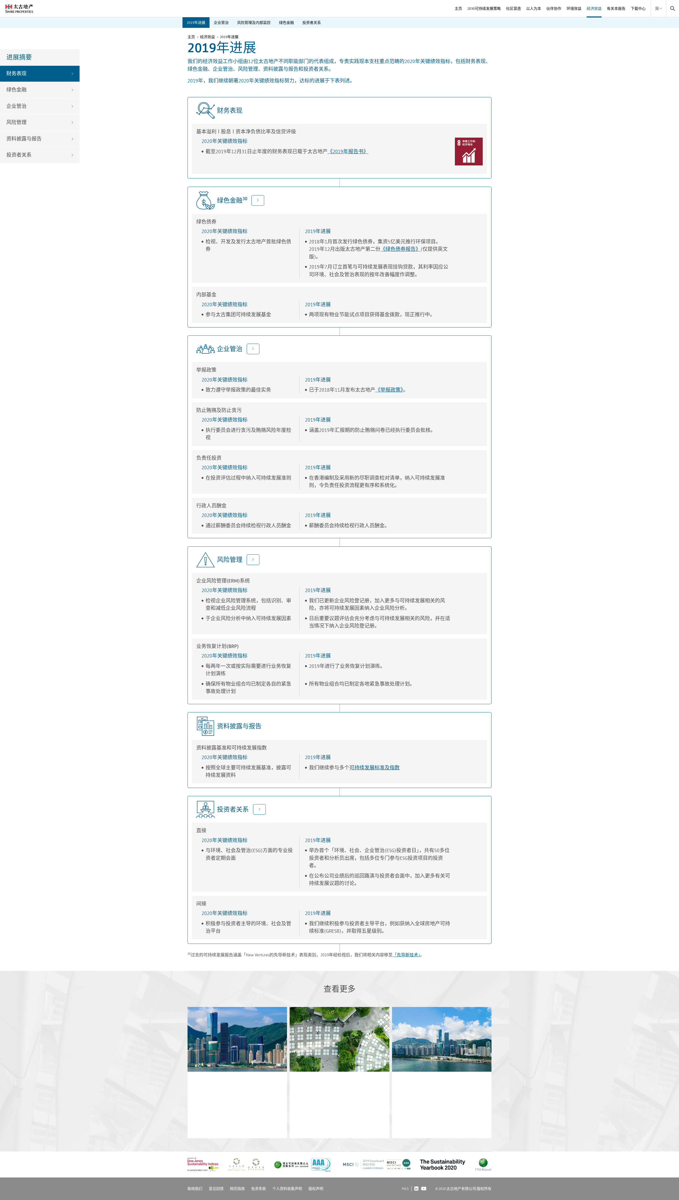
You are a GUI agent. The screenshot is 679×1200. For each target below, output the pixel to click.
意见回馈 (216, 1188)
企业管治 (221, 22)
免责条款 (258, 1188)
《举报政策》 (389, 390)
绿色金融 (286, 22)
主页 (458, 8)
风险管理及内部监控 (254, 22)
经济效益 (594, 8)
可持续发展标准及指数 (374, 767)
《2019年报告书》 (348, 151)
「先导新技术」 (406, 954)
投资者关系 (311, 22)
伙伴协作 (553, 8)
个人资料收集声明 (287, 1188)
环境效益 (574, 8)
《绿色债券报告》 (400, 249)
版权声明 (315, 1188)
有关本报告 (616, 8)
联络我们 (195, 1188)
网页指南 (237, 1188)
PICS (405, 1188)
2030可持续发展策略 (484, 8)
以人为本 (533, 8)
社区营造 (513, 8)
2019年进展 (196, 22)
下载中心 (638, 8)
